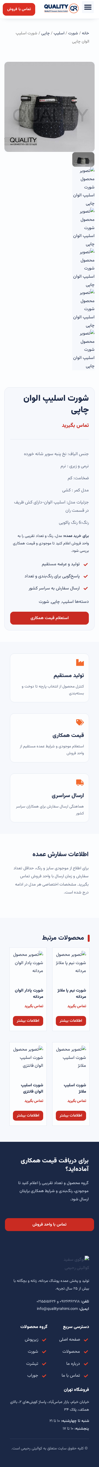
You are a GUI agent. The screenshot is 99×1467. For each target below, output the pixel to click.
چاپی (45, 33)
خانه (85, 33)
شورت (73, 33)
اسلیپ (59, 33)
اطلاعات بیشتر (71, 1021)
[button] (88, 7)
